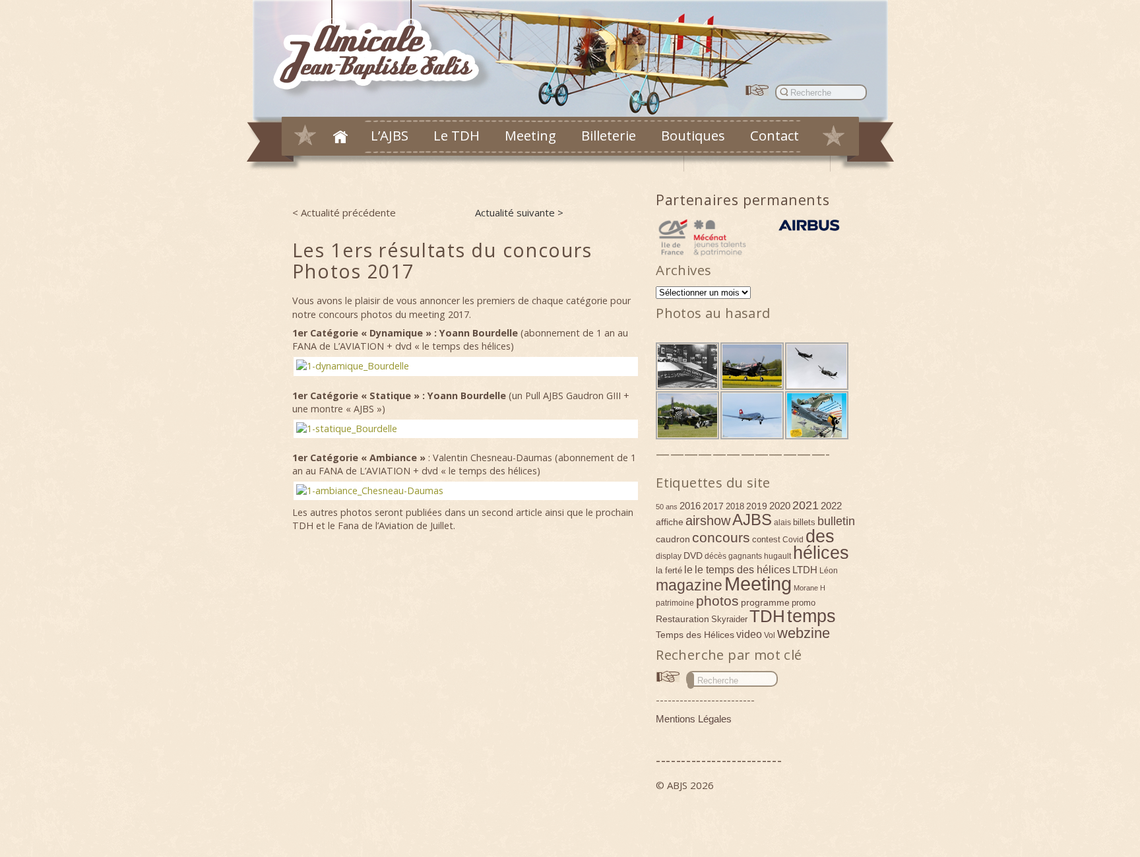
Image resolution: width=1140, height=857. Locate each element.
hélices (821, 553)
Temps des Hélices (695, 634)
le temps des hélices (742, 569)
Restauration (682, 619)
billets (804, 522)
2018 (735, 506)
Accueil (340, 136)
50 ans (667, 507)
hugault (777, 556)
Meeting (530, 135)
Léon (828, 570)
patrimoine (675, 603)
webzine (803, 633)
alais (782, 522)
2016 (690, 505)
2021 (805, 505)
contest (766, 539)
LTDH (804, 569)
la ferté (669, 570)
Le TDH (456, 135)
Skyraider (729, 619)
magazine (689, 585)
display (668, 556)
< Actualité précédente (344, 212)
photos (717, 600)
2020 (779, 505)
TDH (767, 616)
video (749, 634)
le (688, 569)
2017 (713, 506)
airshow (707, 520)
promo (803, 603)
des (820, 536)
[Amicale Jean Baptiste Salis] (383, 50)
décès (715, 556)
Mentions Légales (694, 718)
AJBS (752, 519)
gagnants (745, 556)
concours (721, 537)
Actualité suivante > (519, 212)
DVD (693, 555)
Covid (793, 539)
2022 (831, 505)
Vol (769, 635)
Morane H (809, 588)
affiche (669, 522)
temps (811, 616)
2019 (756, 506)
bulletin (836, 521)
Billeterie (608, 135)
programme (765, 602)
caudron (673, 539)
